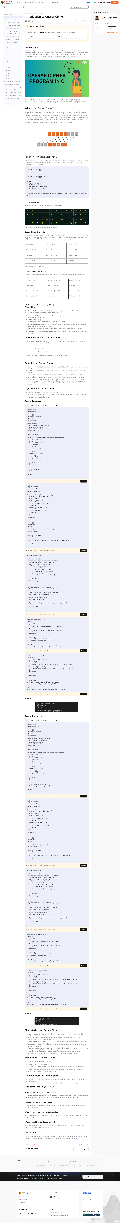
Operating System (67, 1163)
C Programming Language (52, 1161)
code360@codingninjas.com (61, 1215)
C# (85, 1163)
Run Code (83, 481)
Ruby (90, 1163)
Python (41, 1161)
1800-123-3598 (57, 1212)
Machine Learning (38, 1163)
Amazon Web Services (39, 1165)
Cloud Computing (83, 1161)
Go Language (78, 1163)
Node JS (93, 1161)
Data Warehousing (78, 1165)
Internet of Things (90, 1165)
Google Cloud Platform (65, 1165)
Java (35, 1161)
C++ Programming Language (69, 1161)
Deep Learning (49, 1163)
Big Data (58, 1163)
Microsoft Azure (52, 1165)
